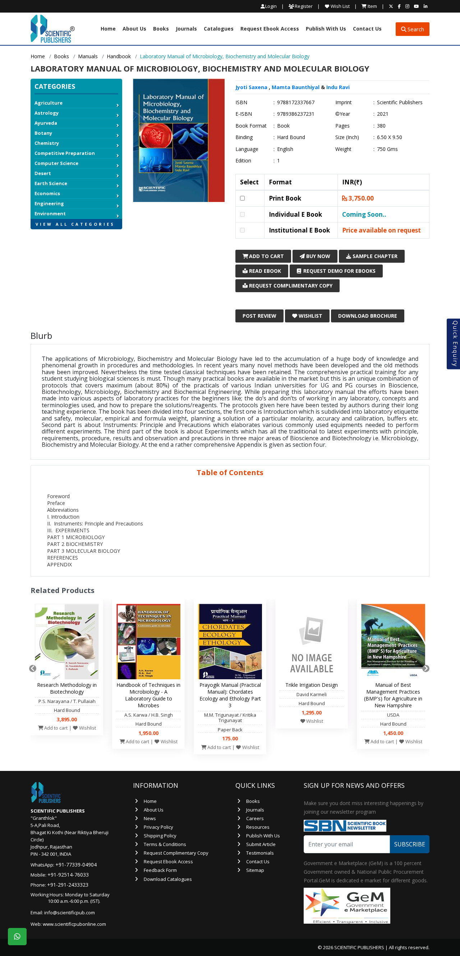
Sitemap (255, 870)
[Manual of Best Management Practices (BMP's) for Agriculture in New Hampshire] (393, 643)
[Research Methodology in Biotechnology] (67, 643)
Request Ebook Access (269, 29)
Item (372, 6)
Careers (255, 818)
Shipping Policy (160, 835)
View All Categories (75, 224)
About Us (134, 29)
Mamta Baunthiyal (295, 87)
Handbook (119, 56)
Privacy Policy (158, 827)
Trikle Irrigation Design (311, 684)
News (150, 818)
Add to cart (55, 728)
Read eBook (264, 270)
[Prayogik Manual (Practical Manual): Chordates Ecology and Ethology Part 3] (230, 643)
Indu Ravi (338, 87)
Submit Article (261, 844)
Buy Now (317, 256)
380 (381, 126)
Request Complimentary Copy (290, 285)
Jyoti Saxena (251, 87)
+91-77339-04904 (76, 864)
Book (283, 126)
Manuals (88, 56)
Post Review (259, 315)
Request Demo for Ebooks (339, 270)
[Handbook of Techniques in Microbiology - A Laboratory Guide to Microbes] (148, 643)
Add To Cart (266, 256)
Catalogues (219, 29)
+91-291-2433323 (67, 884)
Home (108, 29)
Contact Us (367, 29)
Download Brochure (367, 315)
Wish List (340, 6)
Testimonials (260, 853)
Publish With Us (326, 29)
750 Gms (387, 149)
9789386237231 (295, 114)
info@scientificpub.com (69, 912)
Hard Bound (291, 137)
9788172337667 (295, 102)
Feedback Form (160, 870)
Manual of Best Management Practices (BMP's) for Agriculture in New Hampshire (393, 695)
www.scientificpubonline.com (74, 924)
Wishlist (309, 315)
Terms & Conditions (165, 844)
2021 (382, 114)
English (285, 149)
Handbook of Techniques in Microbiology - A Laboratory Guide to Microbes (148, 695)
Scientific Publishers (400, 102)
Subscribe (409, 844)
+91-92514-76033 (68, 874)
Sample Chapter (374, 256)
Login (271, 6)
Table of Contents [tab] (230, 472)
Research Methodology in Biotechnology (67, 688)
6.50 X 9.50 (389, 137)
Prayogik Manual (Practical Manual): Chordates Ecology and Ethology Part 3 (230, 695)
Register (303, 6)
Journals (186, 29)
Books (161, 29)
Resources (258, 827)
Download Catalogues (168, 879)
